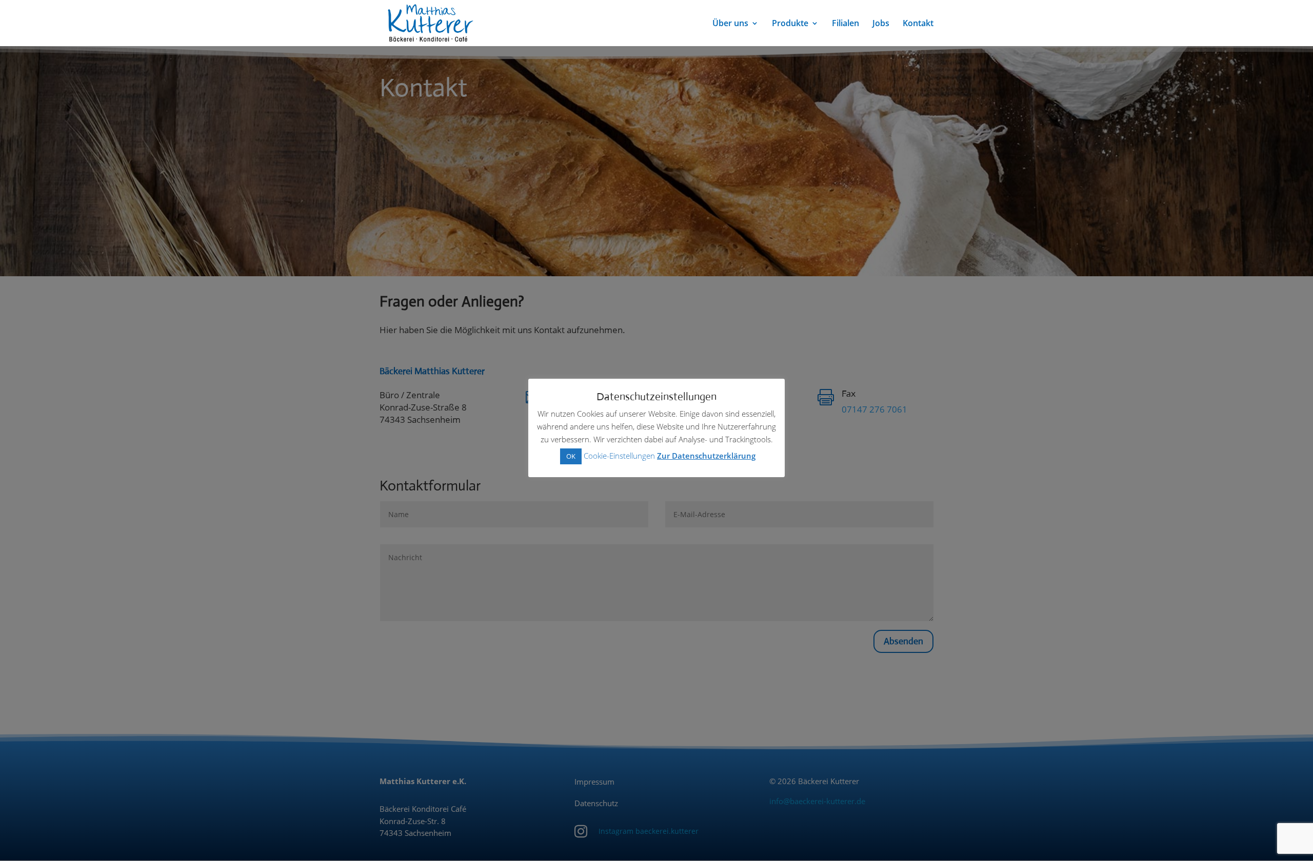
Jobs (880, 24)
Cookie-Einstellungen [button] (619, 455)
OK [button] (570, 456)
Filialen (845, 24)
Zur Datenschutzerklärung (706, 455)
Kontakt (918, 24)
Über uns (730, 24)
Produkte (790, 24)
